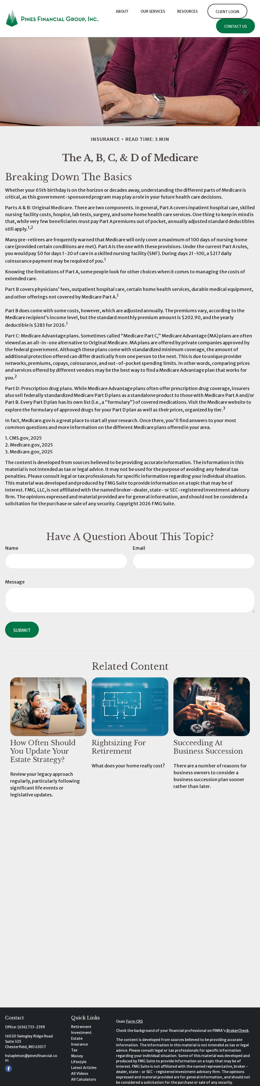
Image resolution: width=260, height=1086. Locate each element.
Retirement (81, 1026)
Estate (77, 1038)
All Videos (79, 1073)
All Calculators (83, 1079)
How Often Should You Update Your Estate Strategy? (43, 751)
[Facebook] (8, 1068)
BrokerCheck (237, 1030)
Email (139, 548)
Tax (74, 1050)
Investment (81, 1032)
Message (15, 582)
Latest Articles (83, 1067)
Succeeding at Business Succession (208, 747)
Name (11, 548)
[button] (122, 11)
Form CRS (134, 1021)
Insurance (79, 1044)
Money (77, 1056)
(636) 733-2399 (31, 1027)
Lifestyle (78, 1062)
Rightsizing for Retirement (119, 747)
